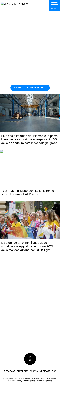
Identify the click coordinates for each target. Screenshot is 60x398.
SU (30, 360)
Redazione (9, 371)
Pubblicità (22, 371)
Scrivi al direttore (40, 371)
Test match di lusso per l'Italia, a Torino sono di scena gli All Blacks (27, 192)
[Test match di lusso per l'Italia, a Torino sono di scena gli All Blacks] (30, 152)
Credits (11, 381)
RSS (54, 371)
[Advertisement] (30, 49)
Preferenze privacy (44, 381)
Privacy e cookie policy (25, 381)
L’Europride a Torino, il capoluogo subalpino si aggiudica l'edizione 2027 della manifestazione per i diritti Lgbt (27, 246)
